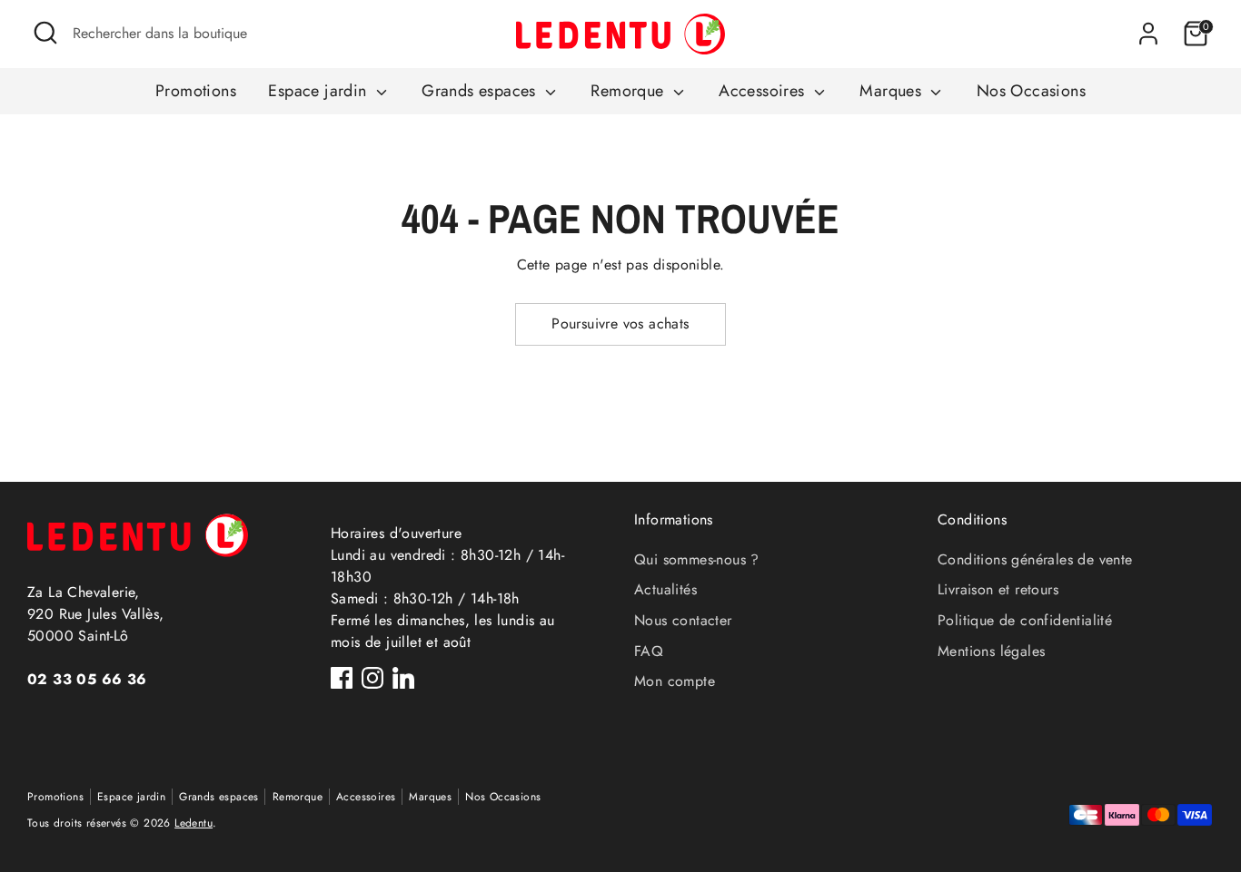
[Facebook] (341, 678)
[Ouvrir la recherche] (45, 33)
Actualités (665, 589)
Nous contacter (683, 620)
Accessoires (764, 91)
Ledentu (193, 823)
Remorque (630, 91)
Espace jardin (320, 91)
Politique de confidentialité (1025, 620)
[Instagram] (372, 678)
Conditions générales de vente (1035, 559)
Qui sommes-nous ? (696, 559)
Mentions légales (991, 651)
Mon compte (674, 681)
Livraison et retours (998, 589)
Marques (892, 91)
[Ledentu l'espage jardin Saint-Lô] (620, 34)
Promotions (195, 91)
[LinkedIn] (403, 678)
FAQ (648, 651)
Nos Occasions (1031, 91)
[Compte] (1148, 33)
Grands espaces (481, 91)
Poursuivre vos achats (620, 323)
